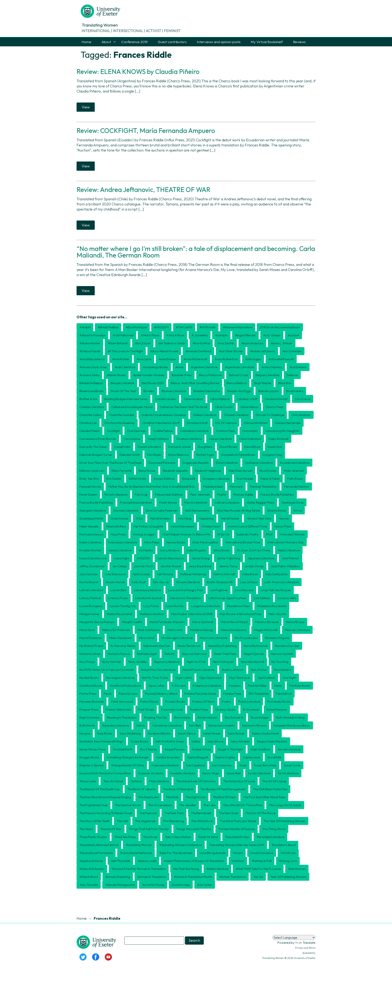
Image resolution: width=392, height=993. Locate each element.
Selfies (196, 741)
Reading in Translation (122, 717)
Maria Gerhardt (202, 622)
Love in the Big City (123, 606)
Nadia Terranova (189, 646)
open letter (156, 686)
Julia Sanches (88, 574)
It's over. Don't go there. (254, 550)
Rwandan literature (115, 725)
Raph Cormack (89, 717)
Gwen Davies (119, 518)
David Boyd (252, 447)
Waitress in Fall (262, 861)
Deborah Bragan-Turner (95, 455)
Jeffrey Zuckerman (92, 566)
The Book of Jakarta (141, 789)
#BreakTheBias (108, 327)
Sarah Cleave (187, 733)
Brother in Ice (88, 399)
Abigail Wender (245, 335)
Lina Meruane (244, 590)
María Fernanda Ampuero (167, 622)
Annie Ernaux (167, 359)
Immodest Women (292, 534)
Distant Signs (205, 455)
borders (149, 391)
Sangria (84, 733)
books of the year (123, 391)
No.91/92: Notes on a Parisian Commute (106, 670)
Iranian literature (120, 550)
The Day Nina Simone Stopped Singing (105, 797)
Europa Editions (164, 478)
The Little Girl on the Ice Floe (242, 805)
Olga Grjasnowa (210, 678)
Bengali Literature (122, 383)
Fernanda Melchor (296, 486)
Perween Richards (91, 701)
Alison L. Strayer (282, 343)
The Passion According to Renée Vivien (105, 813)
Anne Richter (120, 359)
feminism (236, 486)
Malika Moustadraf (119, 614)
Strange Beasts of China (127, 765)
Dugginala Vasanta (195, 463)
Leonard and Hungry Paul (185, 590)
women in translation (151, 877)
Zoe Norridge (181, 885)
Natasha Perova (119, 654)
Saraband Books (159, 733)
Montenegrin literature (177, 638)
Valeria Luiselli (147, 861)
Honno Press (282, 526)
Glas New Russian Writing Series (238, 510)
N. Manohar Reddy (123, 646)
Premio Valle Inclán (118, 709)
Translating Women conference (180, 845)
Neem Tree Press (225, 654)
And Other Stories (231, 351)
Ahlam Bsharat (118, 343)
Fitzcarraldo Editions (169, 494)
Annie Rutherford (226, 359)
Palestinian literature (207, 686)
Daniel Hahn (122, 447)
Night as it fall (196, 662)
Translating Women (139, 845)
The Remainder (201, 813)
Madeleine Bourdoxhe (271, 606)
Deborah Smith (130, 455)
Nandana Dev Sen (287, 646)
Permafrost (284, 693)
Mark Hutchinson (148, 630)
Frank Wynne (168, 502)
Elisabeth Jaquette (175, 471)
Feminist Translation (263, 486)
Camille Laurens (165, 399)
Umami (238, 853)
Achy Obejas (272, 335)
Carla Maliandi (220, 399)
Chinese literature (236, 415)
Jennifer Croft (143, 566)
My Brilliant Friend (91, 646)
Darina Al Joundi (179, 447)
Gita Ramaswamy (197, 510)
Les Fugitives (219, 590)
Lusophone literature (205, 606)
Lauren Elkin (119, 590)
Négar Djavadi (254, 654)
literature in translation (185, 598)
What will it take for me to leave (258, 869)
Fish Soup (141, 494)
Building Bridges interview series (126, 399)
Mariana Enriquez (267, 622)
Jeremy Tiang (228, 566)
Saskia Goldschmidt (265, 733)
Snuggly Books (89, 757)
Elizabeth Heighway (208, 471)
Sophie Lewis (251, 757)
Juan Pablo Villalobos (285, 566)
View (86, 107)
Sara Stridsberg (130, 733)
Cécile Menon (249, 407)
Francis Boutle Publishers (277, 494)
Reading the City (155, 717)
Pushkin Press (199, 709)
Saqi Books (104, 733)
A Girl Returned (123, 335)
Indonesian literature (123, 542)
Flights (221, 494)
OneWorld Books (90, 686)
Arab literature (125, 367)
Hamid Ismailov (160, 518)
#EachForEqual (136, 327)
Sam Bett (195, 725)
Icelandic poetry (248, 534)
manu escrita (277, 614)
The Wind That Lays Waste (238, 821)
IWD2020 (143, 558)
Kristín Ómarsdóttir (220, 582)
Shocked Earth (123, 749)
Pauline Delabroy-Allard (161, 693)
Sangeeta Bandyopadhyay (292, 725)
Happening (206, 518)
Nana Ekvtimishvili (256, 646)
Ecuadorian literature (295, 463)
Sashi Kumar (236, 733)
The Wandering (173, 821)
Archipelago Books (155, 367)
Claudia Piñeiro (89, 431)
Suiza (243, 765)
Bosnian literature (174, 391)
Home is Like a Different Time (247, 526)
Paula (107, 693)
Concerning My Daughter (282, 431)
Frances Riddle (243, 494)
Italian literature (289, 550)
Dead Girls (275, 447)
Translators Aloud (283, 845)
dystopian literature (259, 463)
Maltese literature (152, 614)
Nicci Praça (87, 662)
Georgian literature (92, 510)
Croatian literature (189, 439)
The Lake (209, 805)
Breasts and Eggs (239, 391)
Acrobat (293, 335)
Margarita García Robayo (97, 622)
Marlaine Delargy (201, 630)
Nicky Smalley (137, 662)
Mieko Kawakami (120, 638)
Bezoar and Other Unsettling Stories (195, 383)
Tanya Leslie (87, 781)
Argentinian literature (239, 367)
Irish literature (169, 550)
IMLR (269, 534)
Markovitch (175, 630)
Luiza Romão (175, 606)
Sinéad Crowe (201, 749)
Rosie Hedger (260, 717)
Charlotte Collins (90, 415)
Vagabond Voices (91, 861)
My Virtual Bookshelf (267, 42)
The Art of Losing (274, 781)
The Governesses (160, 805)
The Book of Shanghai (178, 789)
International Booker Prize (242, 542)
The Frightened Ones (93, 805)
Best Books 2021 (153, 383)
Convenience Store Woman (97, 439)
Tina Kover (150, 837)
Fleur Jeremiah (200, 494)
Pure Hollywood (172, 709)
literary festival (90, 598)
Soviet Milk (274, 757)
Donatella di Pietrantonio (238, 455)
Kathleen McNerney (193, 574)
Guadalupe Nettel (91, 518)
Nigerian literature (166, 662)
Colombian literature (194, 431)
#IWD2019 (161, 327)
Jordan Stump (254, 566)
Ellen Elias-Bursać (240, 471)
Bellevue (292, 375)
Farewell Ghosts (90, 486)
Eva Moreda (245, 478)
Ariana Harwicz (271, 367)
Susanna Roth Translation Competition (105, 773)
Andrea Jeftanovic (262, 351)
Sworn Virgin (210, 773)
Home (86, 42)
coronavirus (132, 439)
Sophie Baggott (197, 757)
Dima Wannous (178, 455)
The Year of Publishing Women (284, 821)
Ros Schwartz (234, 717)
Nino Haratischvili (252, 662)
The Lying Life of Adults (285, 805)
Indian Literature (90, 542)
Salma (140, 725)
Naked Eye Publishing (222, 646)
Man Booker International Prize (240, 614)
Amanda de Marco (198, 351)
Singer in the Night (230, 749)
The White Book (202, 821)
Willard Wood (88, 877)
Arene (179, 367)
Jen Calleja (119, 566)
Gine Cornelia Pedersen (162, 510)
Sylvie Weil (234, 773)
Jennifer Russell (170, 566)
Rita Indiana (182, 717)
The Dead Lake (148, 797)
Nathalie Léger (147, 654)
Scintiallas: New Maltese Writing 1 (101, 741)
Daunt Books (228, 447)
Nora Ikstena (282, 670)
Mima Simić (146, 638)
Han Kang (184, 518)
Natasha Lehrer (89, 654)
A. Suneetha (200, 335)
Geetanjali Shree (293, 502)
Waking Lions (288, 861)
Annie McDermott (195, 359)
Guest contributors (172, 42)
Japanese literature (260, 558)
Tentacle (136, 781)
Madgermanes (89, 614)
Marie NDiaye (295, 622)
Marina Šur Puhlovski (116, 630)
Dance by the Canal (93, 447)
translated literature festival (98, 845)
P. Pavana (179, 686)
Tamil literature (288, 773)
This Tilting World (273, 829)
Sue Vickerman (222, 765)
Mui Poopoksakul (246, 638)
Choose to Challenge (270, 415)
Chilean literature (205, 415)
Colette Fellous (163, 431)
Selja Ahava (215, 741)
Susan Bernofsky (265, 765)
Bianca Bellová (237, 383)
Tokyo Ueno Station (178, 837)
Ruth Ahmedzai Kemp (290, 717)
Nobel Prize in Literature (199, 670)
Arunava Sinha (89, 375)
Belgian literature (267, 375)
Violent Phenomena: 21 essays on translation (194, 861)
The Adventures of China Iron (196, 781)
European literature (216, 478)
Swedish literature (182, 773)
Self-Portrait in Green (170, 741)
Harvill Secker (230, 518)
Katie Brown (250, 574)
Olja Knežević (266, 678)
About (106, 42)
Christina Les (88, 423)
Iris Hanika (146, 550)
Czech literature (250, 439)
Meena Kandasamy (234, 630)
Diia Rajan (154, 455)
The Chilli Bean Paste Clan (270, 789)
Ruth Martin (87, 725)
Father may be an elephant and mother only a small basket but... (152, 486)
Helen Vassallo (89, 526)
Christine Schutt (197, 423)
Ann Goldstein (292, 351)
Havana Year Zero (259, 518)
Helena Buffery (116, 526)
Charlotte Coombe (121, 415)
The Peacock (148, 813)
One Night (289, 678)
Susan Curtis (292, 765)
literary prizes (118, 598)
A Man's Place (150, 335)
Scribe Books (139, 741)
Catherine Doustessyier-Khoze (132, 407)
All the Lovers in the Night (125, 351)
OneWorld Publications (125, 686)
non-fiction (259, 670)
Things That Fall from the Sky (149, 829)
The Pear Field (174, 813)
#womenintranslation (237, 327)
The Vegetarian (145, 821)
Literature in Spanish (148, 598)
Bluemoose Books (91, 391)
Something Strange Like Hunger (128, 757)
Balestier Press (182, 375)
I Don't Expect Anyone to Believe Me (186, 534)
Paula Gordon (128, 693)
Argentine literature (204, 367)
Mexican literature (297, 630)
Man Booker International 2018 (192, 614)
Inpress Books (176, 542)
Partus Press (87, 693)
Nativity (169, 654)
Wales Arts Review (91, 869)
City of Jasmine (225, 423)
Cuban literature (220, 439)
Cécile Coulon (224, 407)
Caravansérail (193, 399)
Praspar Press (88, 709)
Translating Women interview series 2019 (236, 845)
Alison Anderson (252, 343)
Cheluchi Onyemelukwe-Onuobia (163, 415)
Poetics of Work (203, 701)
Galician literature (226, 502)
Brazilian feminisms (207, 391)
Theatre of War (111, 829)
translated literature (270, 837)
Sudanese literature (164, 765)
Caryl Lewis (302, 399)
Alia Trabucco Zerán (171, 343)
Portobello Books (279, 701)
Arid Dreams (298, 367)
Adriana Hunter (89, 343)
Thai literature (159, 781)
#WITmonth (208, 327)
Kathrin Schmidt (224, 574)
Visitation (238, 861)
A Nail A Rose (175, 335)
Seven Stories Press (92, 749)
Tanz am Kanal (113, 781)
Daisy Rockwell (278, 439)
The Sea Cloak (228, 813)
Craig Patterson (158, 439)
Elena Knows (147, 471)
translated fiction (237, 837)
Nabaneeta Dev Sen (156, 646)
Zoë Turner (204, 885)
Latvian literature (91, 590)
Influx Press (151, 542)
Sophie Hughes (225, 757)
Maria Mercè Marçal (234, 622)
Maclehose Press (238, 606)
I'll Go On (223, 534)
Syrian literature (259, 773)
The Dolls (172, 797)
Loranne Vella (287, 598)
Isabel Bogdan (196, 550)
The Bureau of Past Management (223, 789)
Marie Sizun (87, 630)
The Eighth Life (196, 797)
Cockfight (113, 431)
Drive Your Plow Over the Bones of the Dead (110, 463)
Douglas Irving (272, 455)
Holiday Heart (211, 526)
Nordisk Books (89, 678)
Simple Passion (175, 749)
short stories (148, 749)
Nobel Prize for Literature (158, 670)
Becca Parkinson (210, 375)
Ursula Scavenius (261, 853)
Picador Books (175, 701)
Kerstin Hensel (115, 582)
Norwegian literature (120, 678)
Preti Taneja (146, 709)
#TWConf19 (184, 327)
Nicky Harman (111, 662)
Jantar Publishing (228, 558)
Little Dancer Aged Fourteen (227, 598)
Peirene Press (232, 693)
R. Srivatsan (251, 709)
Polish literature (249, 701)
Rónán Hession (208, 717)
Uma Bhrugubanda (213, 853)
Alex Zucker (143, 343)
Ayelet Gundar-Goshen (149, 375)
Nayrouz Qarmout (194, 654)
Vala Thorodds (120, 861)
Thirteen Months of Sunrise (236, 829)
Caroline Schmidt (276, 399)
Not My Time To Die (155, 678)
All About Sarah (89, 351)
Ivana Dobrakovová (93, 558)
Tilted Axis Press (125, 837)
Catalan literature (91, 407)
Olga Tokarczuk (239, 678)
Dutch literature (227, 463)
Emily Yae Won (89, 478)
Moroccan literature (213, 638)
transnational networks (136, 853)
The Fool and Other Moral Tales (264, 797)
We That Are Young (186, 869)
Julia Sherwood (115, 574)
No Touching (280, 662)
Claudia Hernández (288, 423)
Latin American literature (281, 582)
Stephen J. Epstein (91, 765)
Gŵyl (139, 518)
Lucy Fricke (151, 606)
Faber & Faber (270, 478)
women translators (232, 877)
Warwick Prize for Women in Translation (139, 869)
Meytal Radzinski (90, 638)
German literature (125, 510)
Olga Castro (183, 678)
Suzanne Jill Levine (150, 773)
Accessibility (308, 952)
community (250, 431)
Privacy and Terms (305, 947)
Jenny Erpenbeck (200, 566)
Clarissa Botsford (255, 423)
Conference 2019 (134, 42)
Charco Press (275, 407)
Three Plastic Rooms (93, 837)
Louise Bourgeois (90, 606)
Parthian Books (300, 686)
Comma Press (225, 431)
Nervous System (282, 654)
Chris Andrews (301, 415)
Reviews (299, 42)
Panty (278, 686)
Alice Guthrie (201, 343)
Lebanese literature (147, 590)
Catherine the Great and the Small (183, 407)
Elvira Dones (268, 471)
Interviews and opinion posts (219, 42)
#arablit (84, 327)
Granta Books (276, 510)
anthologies (253, 359)
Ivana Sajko (121, 558)
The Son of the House (260, 813)
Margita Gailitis (132, 622)
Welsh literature (217, 869)
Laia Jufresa (248, 582)
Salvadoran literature (167, 725)
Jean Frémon (290, 558)
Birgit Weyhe (262, 383)
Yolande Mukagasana (120, 885)
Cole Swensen (136, 431)
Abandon (221, 335)
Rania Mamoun (277, 709)
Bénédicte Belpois (91, 383)
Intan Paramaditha (205, 542)
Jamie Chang (200, 558)
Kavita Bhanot (88, 582)
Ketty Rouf (139, 582)
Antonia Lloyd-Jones (93, 367)
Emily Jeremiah (294, 471)
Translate (309, 943)
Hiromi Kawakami (182, 526)
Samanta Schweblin (221, 725)
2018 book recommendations (280, 327)
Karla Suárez (141, 574)
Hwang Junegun (144, 534)
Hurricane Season (91, 534)
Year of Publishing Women (288, 877)
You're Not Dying (153, 885)
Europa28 (188, 478)
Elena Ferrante (121, 471)
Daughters (205, 447)
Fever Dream (88, 494)
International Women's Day (285, 542)
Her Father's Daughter (149, 526)
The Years (86, 829)
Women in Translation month (193, 877)
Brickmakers (294, 391)
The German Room (128, 805)
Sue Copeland (195, 765)
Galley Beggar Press (260, 502)
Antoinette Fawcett (281, 359)
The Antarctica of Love (239, 781)
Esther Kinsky (137, 478)
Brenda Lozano (268, 391)
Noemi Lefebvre (233, 670)
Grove (297, 510)
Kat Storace (165, 574)
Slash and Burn (260, 749)
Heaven (284, 518)
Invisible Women (90, 550)
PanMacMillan (257, 686)
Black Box (284, 383)
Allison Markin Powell (164, 351)
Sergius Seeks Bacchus (272, 741)
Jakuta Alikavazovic (170, 558)
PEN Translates (259, 693)
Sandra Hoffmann (254, 725)
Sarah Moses (211, 733)
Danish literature (149, 447)
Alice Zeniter (225, 343)
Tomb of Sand (208, 837)
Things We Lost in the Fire (193, 829)
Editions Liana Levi (91, 471)
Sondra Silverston (168, 757)
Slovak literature (289, 749)
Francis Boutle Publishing (96, 502)
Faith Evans (295, 478)
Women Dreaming (117, 877)
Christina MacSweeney (119, 423)
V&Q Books (288, 853)
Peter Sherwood (122, 701)
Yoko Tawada (88, 885)
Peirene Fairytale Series (200, 693)
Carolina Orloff (247, 399)
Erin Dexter (114, 478)
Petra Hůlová (149, 701)
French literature (195, 502)
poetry (226, 701)
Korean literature (188, 582)
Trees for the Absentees (175, 853)
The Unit (122, 821)
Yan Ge (258, 877)
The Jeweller (187, 805)
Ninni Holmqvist (223, 662)
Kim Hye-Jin (161, 582)
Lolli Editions (262, 598)
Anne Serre (144, 359)
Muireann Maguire (277, 638)
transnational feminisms (96, 853)
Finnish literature (116, 494)
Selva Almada (240, 741)
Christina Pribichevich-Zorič (160, 423)
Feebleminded (213, 486)
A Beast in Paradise (92, 335)
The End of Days (224, 797)
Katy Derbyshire (276, 574)
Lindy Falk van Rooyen (276, 590)
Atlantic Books (116, 375)
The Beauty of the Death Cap (99, 789)
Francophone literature (136, 502)
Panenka (235, 686)
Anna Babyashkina (92, 359)
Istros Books (221, 550)
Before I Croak (238, 375)
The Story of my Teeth (94, 821)
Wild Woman (297, 869)
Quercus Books (225, 709)
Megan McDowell (265, 630)
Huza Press (118, 534)
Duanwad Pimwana (162, 463)
